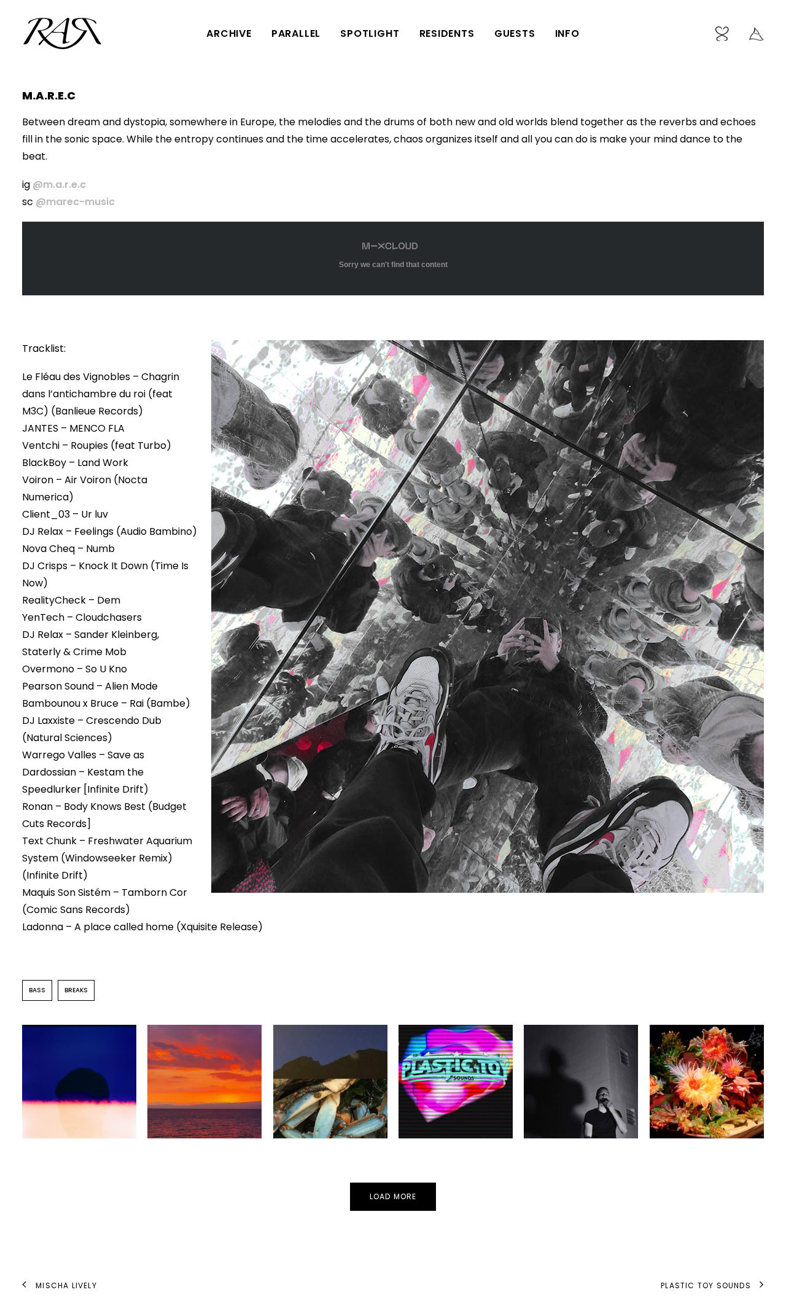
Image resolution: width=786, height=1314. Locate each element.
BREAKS (76, 990)
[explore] (752, 33)
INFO (567, 33)
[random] (726, 33)
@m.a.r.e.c (59, 184)
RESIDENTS (447, 33)
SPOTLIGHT (369, 33)
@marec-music (75, 202)
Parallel (296, 33)
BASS (37, 990)
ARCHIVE (229, 33)
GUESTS (514, 33)
